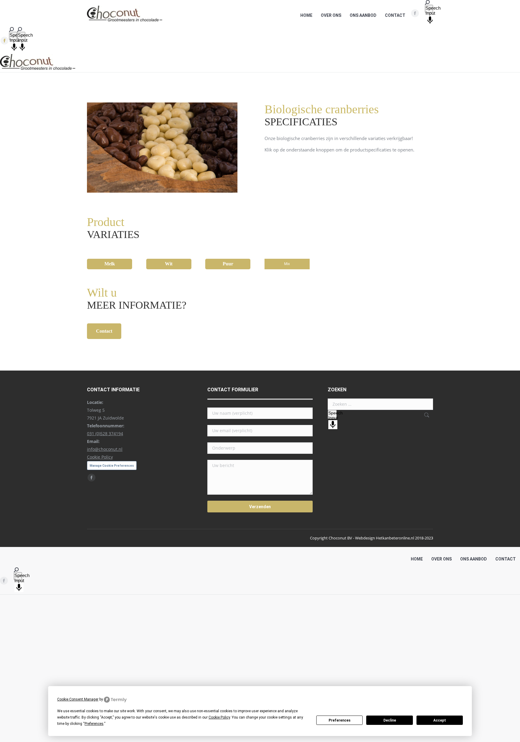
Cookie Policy (100, 457)
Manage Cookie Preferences (112, 465)
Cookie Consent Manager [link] (77, 699)
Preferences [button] (94, 724)
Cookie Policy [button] (219, 717)
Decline (389, 720)
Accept (439, 720)
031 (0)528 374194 (105, 433)
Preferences (340, 720)
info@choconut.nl (104, 449)
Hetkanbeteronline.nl (395, 538)
